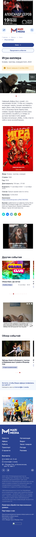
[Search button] (32, 30)
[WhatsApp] (15, 214)
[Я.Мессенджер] (3, 214)
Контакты (6, 456)
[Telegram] (11, 214)
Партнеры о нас (8, 511)
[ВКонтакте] (7, 214)
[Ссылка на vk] (3, 470)
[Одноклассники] (19, 214)
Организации (25, 438)
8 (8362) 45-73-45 (10, 459)
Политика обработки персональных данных (16, 506)
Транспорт (6, 447)
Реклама (23, 450)
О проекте (6, 450)
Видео (22, 441)
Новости (5, 438)
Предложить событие (18, 50)
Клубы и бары (7, 285)
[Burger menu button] (4, 30)
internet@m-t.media (21, 387)
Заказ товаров (26, 444)
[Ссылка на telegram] (8, 470)
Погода (23, 447)
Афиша (4, 441)
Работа (5, 444)
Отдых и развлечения (10, 367)
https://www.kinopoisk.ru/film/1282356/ (15, 199)
